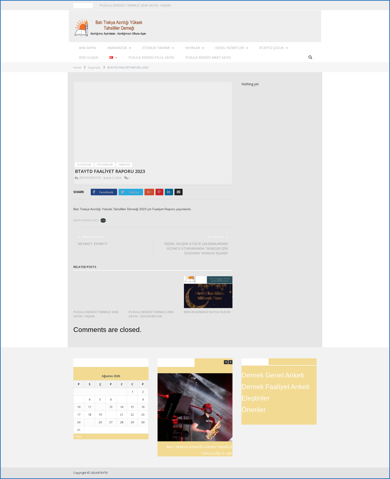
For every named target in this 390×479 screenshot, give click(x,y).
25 (89, 422)
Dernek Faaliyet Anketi (275, 386)
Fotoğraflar (105, 164)
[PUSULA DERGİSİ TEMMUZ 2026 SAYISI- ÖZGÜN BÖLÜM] (153, 292)
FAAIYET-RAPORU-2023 (86, 220)
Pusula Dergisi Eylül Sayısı (151, 57)
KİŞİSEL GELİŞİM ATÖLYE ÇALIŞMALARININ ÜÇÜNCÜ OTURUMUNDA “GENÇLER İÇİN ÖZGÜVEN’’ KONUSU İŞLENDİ (196, 248)
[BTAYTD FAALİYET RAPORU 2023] (153, 121)
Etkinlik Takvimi (156, 48)
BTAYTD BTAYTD (89, 178)
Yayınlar (192, 48)
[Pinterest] (159, 192)
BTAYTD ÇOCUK (271, 48)
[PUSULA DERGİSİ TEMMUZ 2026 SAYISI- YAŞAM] (97, 292)
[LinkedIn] (169, 192)
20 (110, 414)
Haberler (124, 164)
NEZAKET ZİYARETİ (92, 244)
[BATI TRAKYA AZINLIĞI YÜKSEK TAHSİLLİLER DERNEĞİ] (111, 26)
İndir (103, 220)
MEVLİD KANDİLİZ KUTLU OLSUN (207, 312)
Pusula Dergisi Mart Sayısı (208, 57)
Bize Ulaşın (88, 57)
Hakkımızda (117, 48)
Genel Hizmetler (229, 48)
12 (100, 407)
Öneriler (253, 409)
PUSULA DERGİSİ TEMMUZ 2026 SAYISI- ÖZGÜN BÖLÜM (142, 5)
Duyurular (84, 164)
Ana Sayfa (87, 48)
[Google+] (149, 192)
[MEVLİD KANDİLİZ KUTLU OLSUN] (208, 292)
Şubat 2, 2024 (112, 178)
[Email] (178, 192)
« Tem (77, 436)
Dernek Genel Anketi (272, 375)
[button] (230, 362)
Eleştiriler (255, 398)
